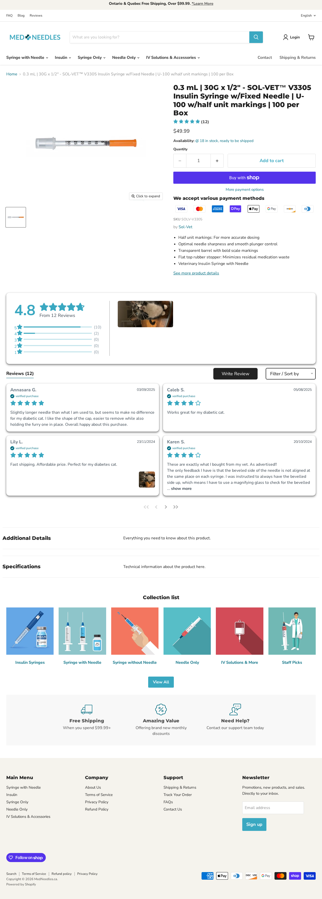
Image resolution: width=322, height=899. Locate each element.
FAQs (168, 802)
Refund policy (62, 874)
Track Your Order (178, 794)
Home (11, 74)
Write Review (235, 374)
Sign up (254, 824)
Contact (265, 57)
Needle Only (124, 57)
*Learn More (202, 3)
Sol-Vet (185, 227)
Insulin (61, 57)
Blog (21, 16)
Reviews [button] (20, 373)
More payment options (245, 189)
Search (11, 874)
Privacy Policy (96, 802)
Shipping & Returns (297, 57)
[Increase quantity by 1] (217, 161)
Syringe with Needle (25, 57)
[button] (191, 122)
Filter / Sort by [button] (284, 373)
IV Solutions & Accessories (171, 57)
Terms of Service (99, 794)
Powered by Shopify (21, 884)
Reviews (36, 16)
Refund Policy (96, 809)
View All (161, 682)
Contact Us (173, 809)
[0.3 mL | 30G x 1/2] (16, 217)
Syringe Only (90, 57)
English (306, 15)
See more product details (196, 273)
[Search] (256, 37)
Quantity (180, 149)
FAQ (9, 16)
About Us (93, 787)
